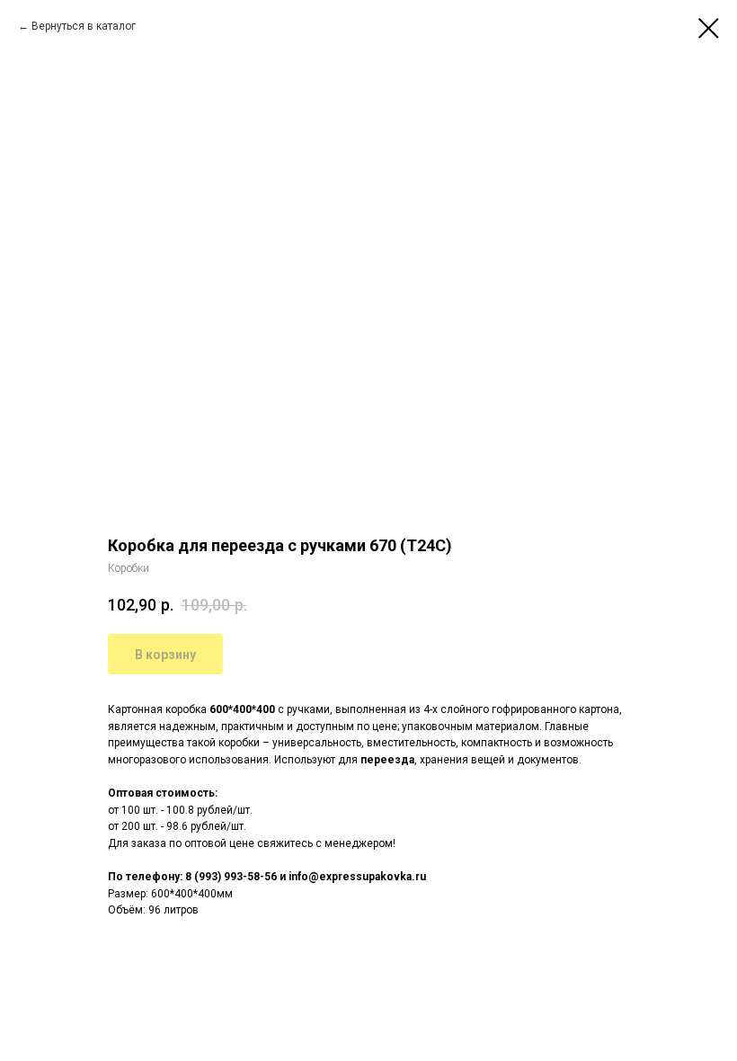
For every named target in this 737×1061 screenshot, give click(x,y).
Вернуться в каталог (83, 26)
